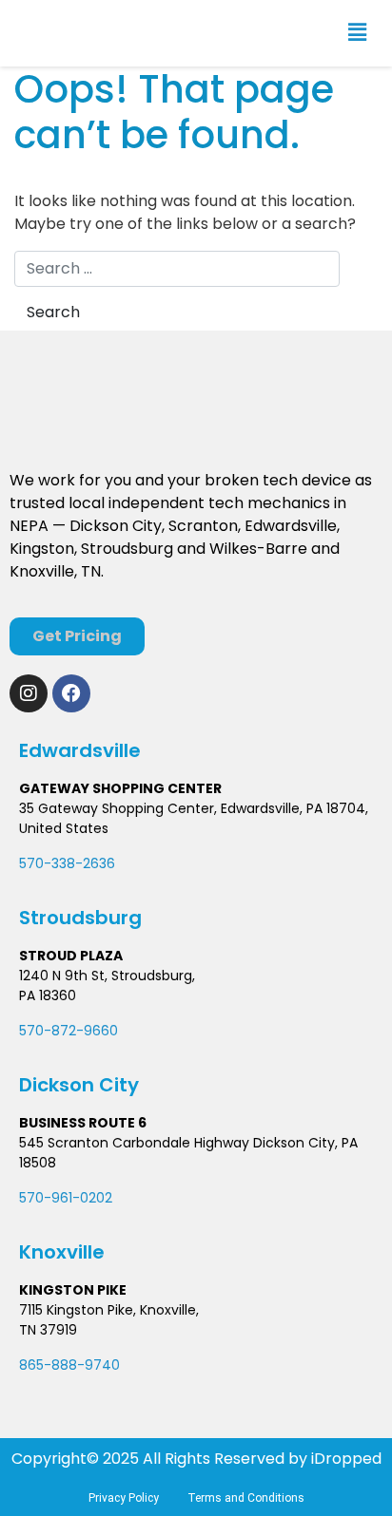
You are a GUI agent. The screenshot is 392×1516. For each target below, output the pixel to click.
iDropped (344, 1458)
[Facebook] (71, 693)
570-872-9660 (68, 1030)
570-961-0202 (65, 1197)
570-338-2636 (67, 863)
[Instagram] (29, 693)
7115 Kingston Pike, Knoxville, (109, 1309)
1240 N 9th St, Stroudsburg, (107, 975)
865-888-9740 (69, 1364)
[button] (357, 33)
